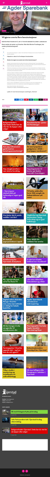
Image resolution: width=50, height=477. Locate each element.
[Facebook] (3, 52)
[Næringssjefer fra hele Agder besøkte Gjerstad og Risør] (37, 318)
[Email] (3, 65)
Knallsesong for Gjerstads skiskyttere (12, 261)
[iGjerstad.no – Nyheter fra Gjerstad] (25, 2)
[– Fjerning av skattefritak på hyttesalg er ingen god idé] (13, 183)
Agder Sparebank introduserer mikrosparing (34, 302)
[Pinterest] (3, 62)
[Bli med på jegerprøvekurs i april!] (13, 232)
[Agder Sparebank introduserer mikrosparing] (37, 292)
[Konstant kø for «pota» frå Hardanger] (37, 115)
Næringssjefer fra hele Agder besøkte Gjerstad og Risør (36, 328)
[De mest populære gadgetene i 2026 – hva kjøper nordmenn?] (37, 139)
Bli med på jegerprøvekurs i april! (12, 241)
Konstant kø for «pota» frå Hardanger (36, 124)
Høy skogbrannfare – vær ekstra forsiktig (12, 170)
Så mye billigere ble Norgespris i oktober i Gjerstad (36, 372)
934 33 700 (8, 400)
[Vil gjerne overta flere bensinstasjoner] (25, 23)
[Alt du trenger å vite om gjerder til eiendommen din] (13, 318)
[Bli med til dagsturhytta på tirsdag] (5, 412)
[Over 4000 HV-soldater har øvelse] (37, 232)
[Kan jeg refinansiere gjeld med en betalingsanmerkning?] (13, 139)
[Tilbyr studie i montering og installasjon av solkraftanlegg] (13, 362)
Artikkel (4, 30)
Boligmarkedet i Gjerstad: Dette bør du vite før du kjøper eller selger (12, 126)
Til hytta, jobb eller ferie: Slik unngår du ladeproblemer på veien (35, 194)
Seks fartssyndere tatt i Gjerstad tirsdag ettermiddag (26, 421)
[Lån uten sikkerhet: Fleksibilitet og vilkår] (37, 272)
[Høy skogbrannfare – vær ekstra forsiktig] (13, 161)
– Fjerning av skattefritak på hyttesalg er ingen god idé (12, 194)
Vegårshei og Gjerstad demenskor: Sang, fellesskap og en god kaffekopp (36, 218)
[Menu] (4, 2)
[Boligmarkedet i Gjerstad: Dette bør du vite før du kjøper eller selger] (13, 115)
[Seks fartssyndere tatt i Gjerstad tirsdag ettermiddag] (5, 420)
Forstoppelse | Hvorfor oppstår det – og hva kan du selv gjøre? (12, 350)
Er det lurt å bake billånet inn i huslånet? (36, 261)
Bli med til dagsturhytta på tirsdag (24, 412)
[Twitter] (3, 55)
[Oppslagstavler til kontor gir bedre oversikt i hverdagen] (37, 161)
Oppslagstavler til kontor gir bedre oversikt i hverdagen (36, 171)
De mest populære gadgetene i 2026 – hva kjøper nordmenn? (36, 149)
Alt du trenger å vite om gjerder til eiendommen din (11, 328)
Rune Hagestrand (6, 32)
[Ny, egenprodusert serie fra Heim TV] (13, 272)
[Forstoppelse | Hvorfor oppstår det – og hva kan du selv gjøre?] (13, 340)
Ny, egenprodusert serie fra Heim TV (11, 281)
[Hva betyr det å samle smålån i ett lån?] (13, 208)
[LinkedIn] (3, 58)
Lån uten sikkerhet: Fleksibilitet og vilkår (36, 281)
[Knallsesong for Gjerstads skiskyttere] (13, 252)
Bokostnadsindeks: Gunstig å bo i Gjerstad (36, 349)
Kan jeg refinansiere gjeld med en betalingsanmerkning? (12, 149)
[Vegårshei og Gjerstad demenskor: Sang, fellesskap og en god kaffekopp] (37, 208)
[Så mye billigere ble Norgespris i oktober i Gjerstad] (37, 362)
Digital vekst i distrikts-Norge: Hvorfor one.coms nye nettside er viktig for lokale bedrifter (13, 304)
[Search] (46, 2)
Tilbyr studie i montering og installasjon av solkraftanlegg (9, 373)
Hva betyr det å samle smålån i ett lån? (12, 216)
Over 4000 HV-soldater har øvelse (35, 241)
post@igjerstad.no (9, 402)
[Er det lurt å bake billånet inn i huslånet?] (37, 252)
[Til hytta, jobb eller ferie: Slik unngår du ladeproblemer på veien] (37, 183)
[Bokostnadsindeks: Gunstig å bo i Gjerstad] (37, 340)
